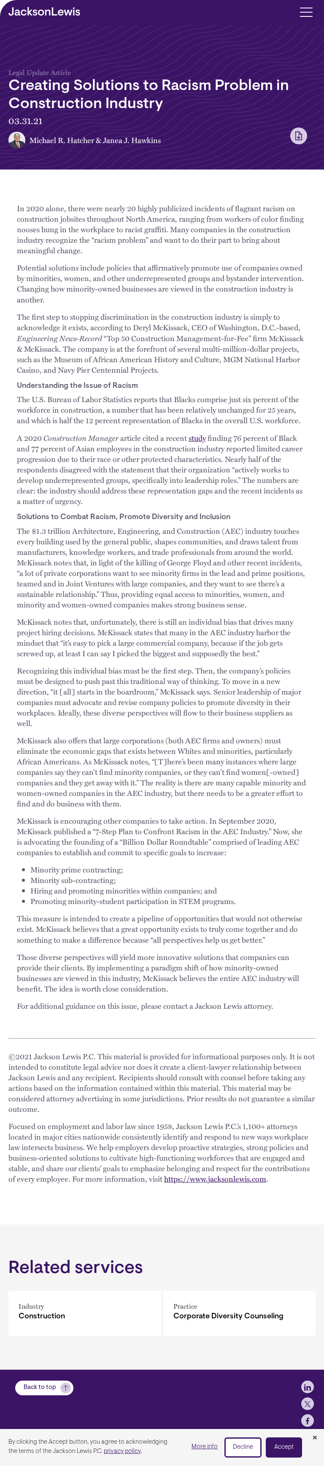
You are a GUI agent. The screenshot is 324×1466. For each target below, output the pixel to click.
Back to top (40, 1387)
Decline (243, 1447)
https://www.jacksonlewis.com (215, 1178)
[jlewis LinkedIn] (307, 1387)
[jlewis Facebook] (307, 1420)
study (197, 437)
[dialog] (162, 1447)
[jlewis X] (307, 1403)
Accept (284, 1447)
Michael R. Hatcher (62, 140)
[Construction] (84, 1313)
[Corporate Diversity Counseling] (239, 1313)
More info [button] (205, 1447)
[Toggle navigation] (306, 11)
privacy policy (122, 1451)
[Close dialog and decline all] (314, 1438)
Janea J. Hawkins (132, 140)
